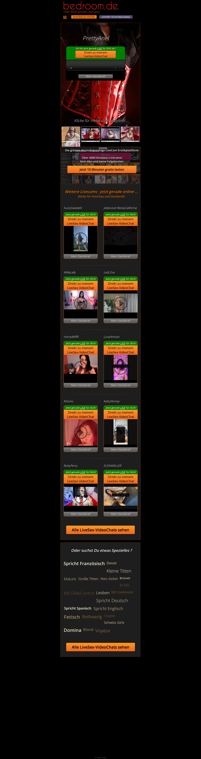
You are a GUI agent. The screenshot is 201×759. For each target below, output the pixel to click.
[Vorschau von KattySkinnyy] (120, 443)
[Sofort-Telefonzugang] (70, 16)
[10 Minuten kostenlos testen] (68, 16)
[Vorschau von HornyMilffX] (81, 368)
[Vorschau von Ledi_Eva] (120, 315)
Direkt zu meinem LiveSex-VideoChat (95, 54)
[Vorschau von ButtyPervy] (81, 508)
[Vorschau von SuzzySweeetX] (81, 250)
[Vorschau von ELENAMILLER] (120, 508)
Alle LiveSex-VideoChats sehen (100, 530)
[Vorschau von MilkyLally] (81, 304)
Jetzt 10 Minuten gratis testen (102, 169)
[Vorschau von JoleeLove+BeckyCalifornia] (120, 239)
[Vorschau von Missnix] (81, 433)
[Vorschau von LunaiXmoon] (120, 379)
